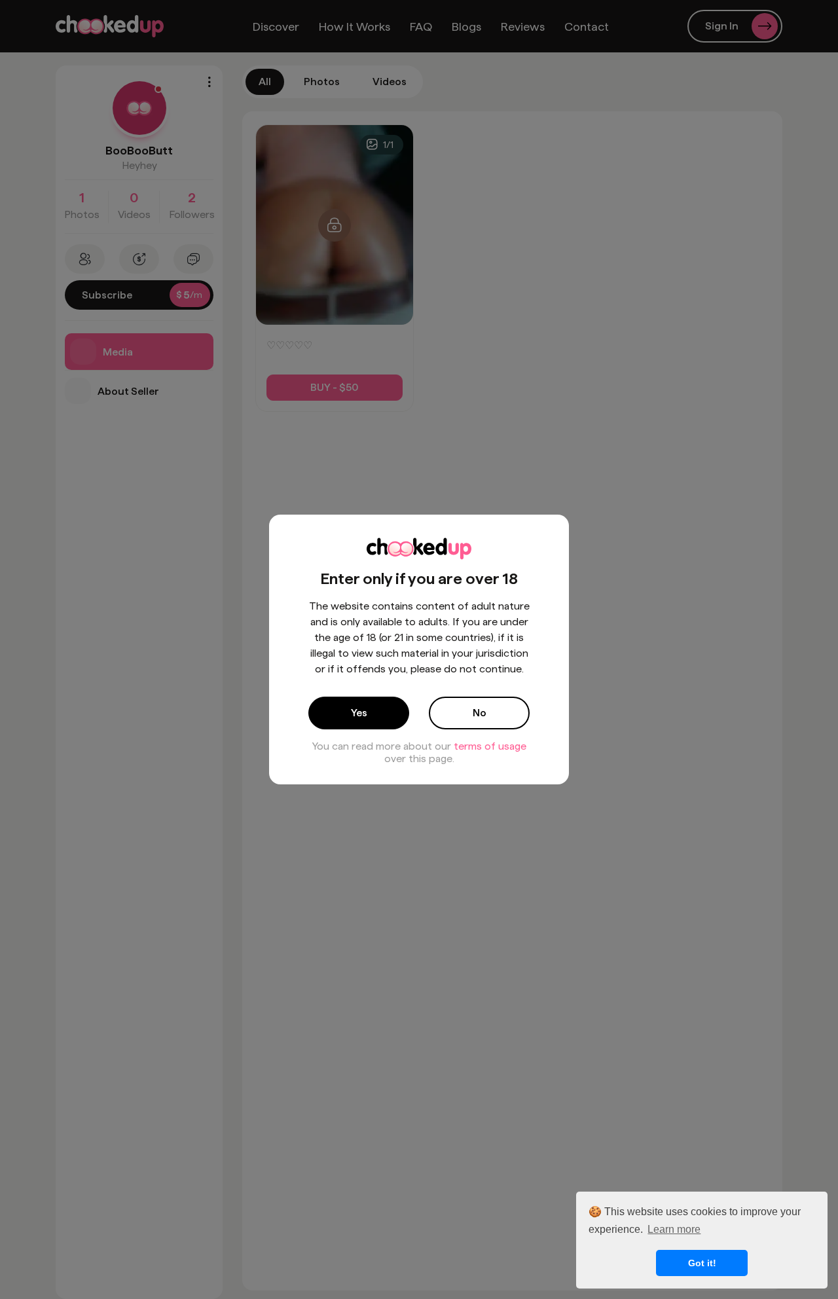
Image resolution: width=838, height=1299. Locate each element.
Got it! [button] (702, 1263)
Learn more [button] (674, 1229)
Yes (359, 712)
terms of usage (490, 746)
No (479, 712)
